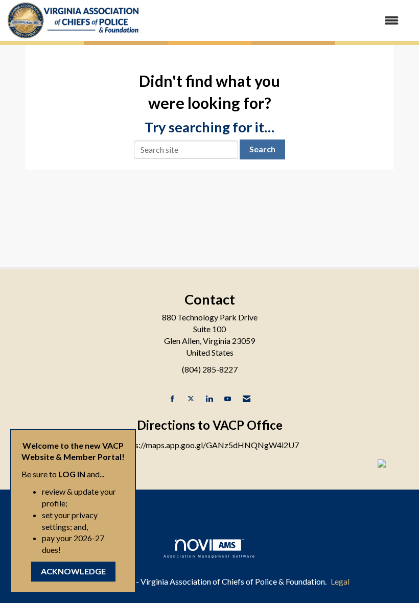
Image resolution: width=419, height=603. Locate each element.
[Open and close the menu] (275, 21)
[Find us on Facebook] (172, 399)
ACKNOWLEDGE (73, 571)
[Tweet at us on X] (190, 399)
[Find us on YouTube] (227, 399)
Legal (340, 581)
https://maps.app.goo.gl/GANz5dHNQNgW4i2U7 (209, 445)
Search (262, 149)
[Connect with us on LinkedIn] (209, 399)
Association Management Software (209, 556)
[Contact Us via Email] (246, 399)
